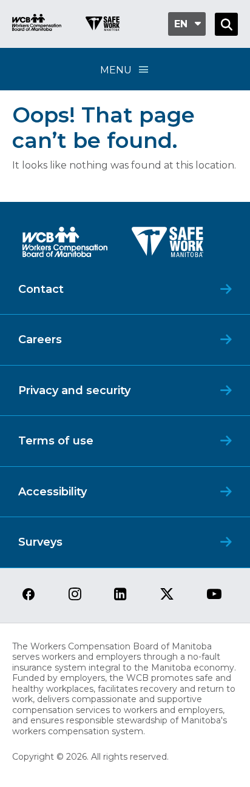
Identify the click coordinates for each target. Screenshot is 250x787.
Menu (116, 70)
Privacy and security (74, 390)
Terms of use (55, 440)
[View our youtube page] (214, 595)
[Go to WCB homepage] (36, 24)
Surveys (40, 542)
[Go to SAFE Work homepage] (103, 25)
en (180, 24)
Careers (40, 339)
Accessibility (52, 491)
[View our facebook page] (28, 595)
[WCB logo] (64, 245)
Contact (41, 289)
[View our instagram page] (75, 595)
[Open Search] (226, 24)
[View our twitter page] (167, 595)
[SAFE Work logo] (167, 245)
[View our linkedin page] (120, 595)
